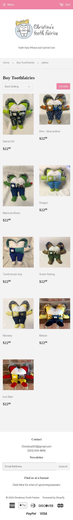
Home (6, 62)
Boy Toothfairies (25, 62)
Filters (63, 86)
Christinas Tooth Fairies (26, 497)
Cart (67, 4)
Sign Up (63, 466)
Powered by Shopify (53, 497)
